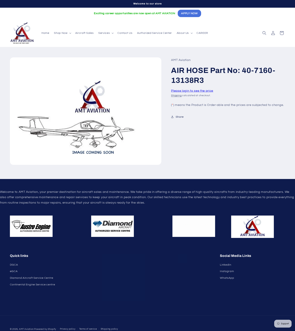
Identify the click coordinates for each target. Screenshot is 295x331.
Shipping (176, 95)
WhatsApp (227, 278)
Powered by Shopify (45, 329)
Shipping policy (109, 329)
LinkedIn (225, 264)
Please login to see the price (192, 90)
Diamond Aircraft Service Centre (31, 278)
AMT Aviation (26, 329)
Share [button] (180, 116)
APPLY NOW (189, 13)
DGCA (14, 264)
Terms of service (88, 329)
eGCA (14, 271)
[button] (62, 33)
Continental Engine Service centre (32, 284)
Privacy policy (67, 329)
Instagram (227, 271)
